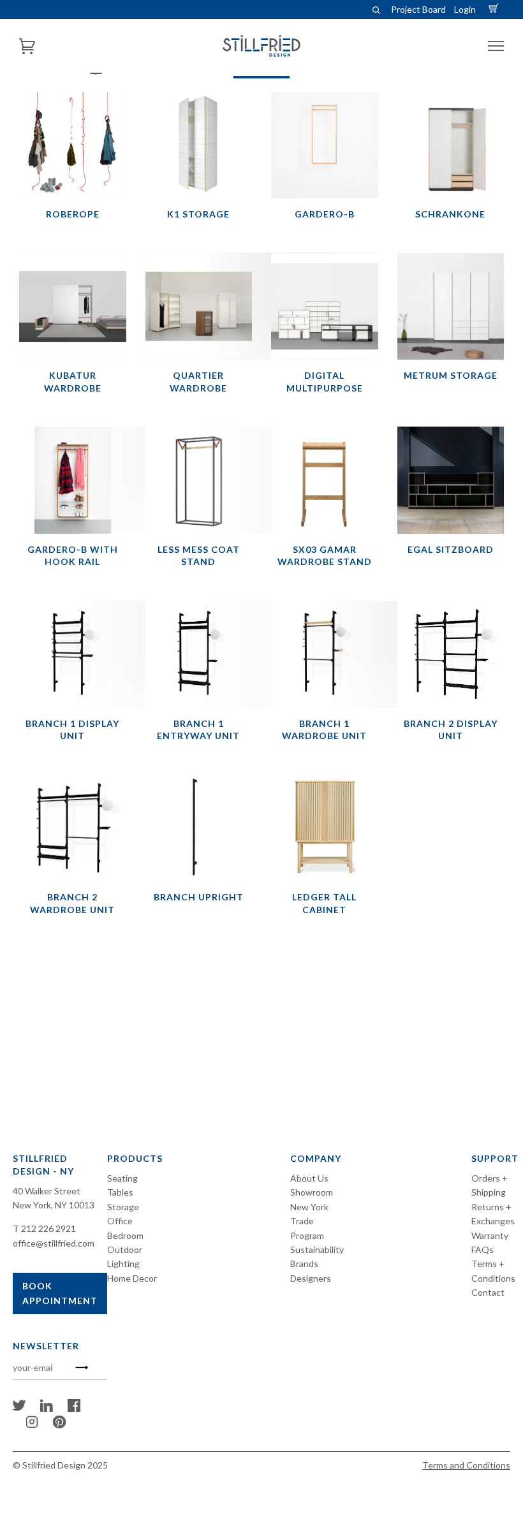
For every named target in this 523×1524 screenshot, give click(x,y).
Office (120, 1220)
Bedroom (125, 1235)
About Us (309, 1178)
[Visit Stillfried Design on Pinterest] (59, 1424)
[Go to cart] (495, 9)
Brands (304, 1263)
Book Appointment (60, 1292)
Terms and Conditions (466, 1465)
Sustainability (317, 1249)
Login (465, 9)
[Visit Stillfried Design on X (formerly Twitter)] (19, 1408)
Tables (120, 1192)
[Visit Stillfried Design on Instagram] (32, 1424)
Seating (122, 1178)
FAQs (482, 1249)
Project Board (418, 9)
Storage (123, 1206)
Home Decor (132, 1278)
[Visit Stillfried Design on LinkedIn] (46, 1408)
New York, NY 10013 (53, 1204)
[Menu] (496, 46)
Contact (488, 1292)
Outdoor (124, 1249)
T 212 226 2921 (44, 1228)
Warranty (489, 1235)
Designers (310, 1278)
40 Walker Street (46, 1190)
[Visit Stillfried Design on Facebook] (74, 1408)
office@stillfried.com (53, 1243)
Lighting (123, 1263)
